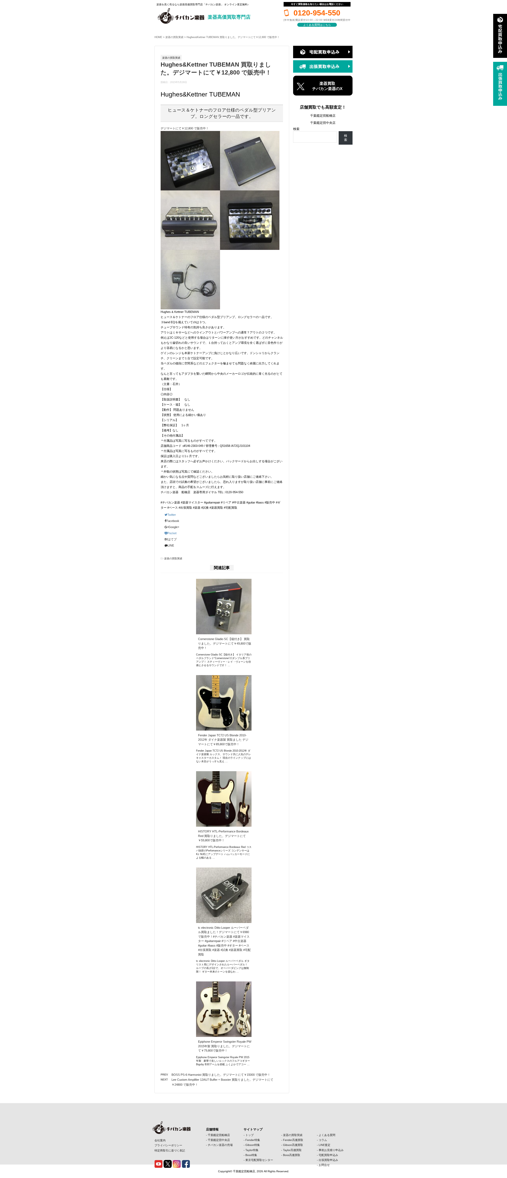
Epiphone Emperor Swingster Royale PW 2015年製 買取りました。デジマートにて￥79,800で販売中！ (224, 1046)
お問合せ (324, 1165)
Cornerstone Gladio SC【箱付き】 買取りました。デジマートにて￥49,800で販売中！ (224, 643)
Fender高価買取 (293, 1140)
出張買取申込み (328, 1160)
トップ (249, 1135)
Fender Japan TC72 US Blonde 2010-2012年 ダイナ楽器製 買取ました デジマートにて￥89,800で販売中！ (223, 740)
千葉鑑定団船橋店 (322, 115)
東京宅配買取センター (259, 1160)
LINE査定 (324, 1144)
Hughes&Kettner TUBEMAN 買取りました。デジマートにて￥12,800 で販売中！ (233, 37)
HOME (158, 37)
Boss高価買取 (291, 1155)
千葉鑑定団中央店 (322, 122)
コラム (323, 1140)
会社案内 (160, 1140)
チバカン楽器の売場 (220, 1144)
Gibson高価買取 (293, 1144)
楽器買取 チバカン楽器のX (327, 86)
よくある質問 (327, 1135)
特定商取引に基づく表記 (169, 1150)
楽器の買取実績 (174, 37)
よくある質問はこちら (317, 24)
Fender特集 (252, 1140)
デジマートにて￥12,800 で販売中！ (185, 128)
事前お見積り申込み (331, 1150)
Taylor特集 (251, 1150)
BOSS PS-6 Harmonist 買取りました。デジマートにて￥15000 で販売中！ (221, 1074)
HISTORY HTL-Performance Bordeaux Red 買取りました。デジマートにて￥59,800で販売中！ (223, 836)
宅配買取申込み (328, 1155)
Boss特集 (251, 1155)
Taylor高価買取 (292, 1150)
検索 (296, 129)
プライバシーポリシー (168, 1145)
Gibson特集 (252, 1144)
